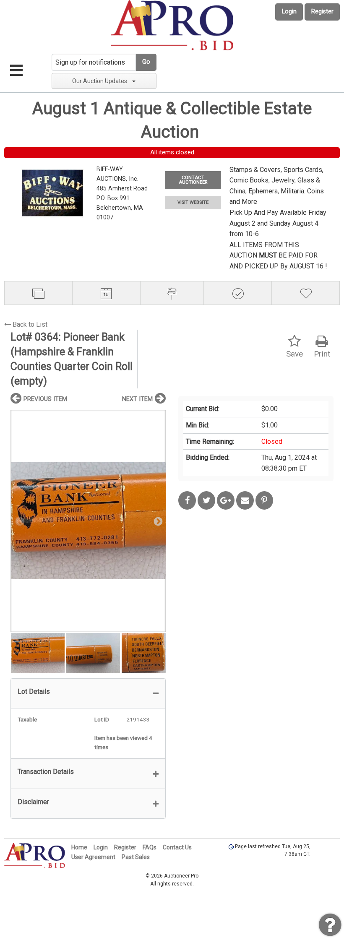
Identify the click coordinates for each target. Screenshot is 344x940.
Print (322, 354)
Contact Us (177, 847)
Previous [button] (19, 521)
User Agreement (93, 857)
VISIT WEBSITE (192, 202)
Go (146, 61)
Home (79, 847)
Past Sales (136, 857)
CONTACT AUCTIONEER (193, 180)
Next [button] (157, 521)
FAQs (149, 847)
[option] (88, 521)
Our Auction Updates (99, 81)
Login (289, 11)
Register (322, 11)
